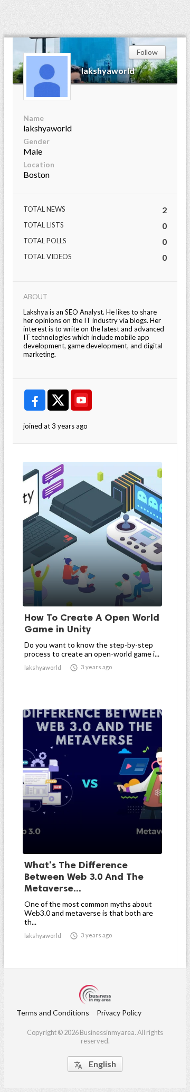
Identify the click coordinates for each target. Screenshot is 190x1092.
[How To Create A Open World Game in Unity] (92, 579)
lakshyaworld (108, 70)
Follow (147, 52)
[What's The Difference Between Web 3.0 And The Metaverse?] (92, 828)
